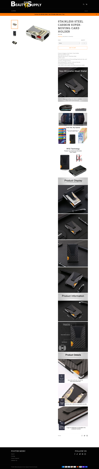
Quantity (83, 40)
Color (59, 40)
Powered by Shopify (33, 466)
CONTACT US (14, 460)
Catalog (13, 456)
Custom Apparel (15, 458)
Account (86, 10)
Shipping (60, 36)
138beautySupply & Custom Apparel (21, 466)
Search (13, 454)
